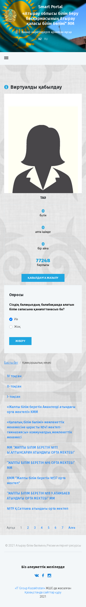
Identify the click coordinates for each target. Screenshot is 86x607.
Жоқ (17, 327)
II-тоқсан (14, 386)
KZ (40, 39)
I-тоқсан (13, 397)
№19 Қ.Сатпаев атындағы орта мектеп (37, 509)
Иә (16, 319)
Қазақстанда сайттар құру (43, 592)
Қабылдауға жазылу (43, 277)
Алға (71, 527)
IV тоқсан (14, 376)
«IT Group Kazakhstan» (30, 588)
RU (46, 39)
